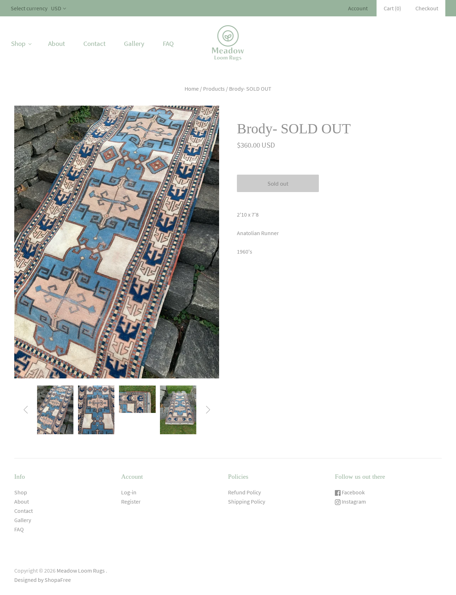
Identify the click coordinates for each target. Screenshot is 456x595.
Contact (94, 43)
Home (192, 88)
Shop (18, 43)
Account (358, 8)
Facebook (353, 492)
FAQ (168, 43)
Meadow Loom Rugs (81, 570)
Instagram (353, 501)
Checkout (426, 8)
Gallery (134, 43)
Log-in (128, 492)
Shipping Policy (246, 501)
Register (131, 501)
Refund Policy (244, 492)
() (392, 8)
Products (214, 88)
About (56, 43)
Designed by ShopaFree (42, 579)
